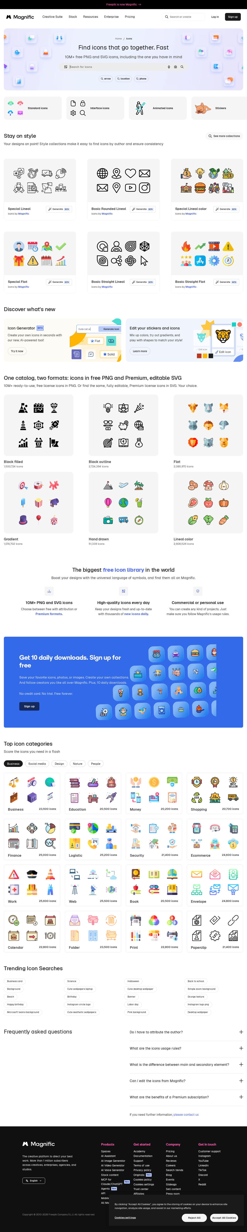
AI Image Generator (113, 1161)
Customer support (209, 1151)
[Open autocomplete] (64, 66)
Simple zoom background (201, 989)
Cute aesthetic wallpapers (81, 1012)
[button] (33, 1181)
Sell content (173, 1189)
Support (138, 1161)
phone (143, 78)
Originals (142, 1175)
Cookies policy (143, 1179)
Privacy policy (142, 1170)
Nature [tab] (77, 764)
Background (13, 989)
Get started (142, 1144)
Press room (173, 1193)
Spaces (105, 1151)
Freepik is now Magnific (121, 4)
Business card (14, 981)
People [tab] (95, 764)
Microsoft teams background (23, 1012)
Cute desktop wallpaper (140, 989)
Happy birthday (15, 1004)
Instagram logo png (198, 1004)
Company (173, 1144)
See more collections (226, 136)
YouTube (203, 1161)
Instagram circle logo (79, 1004)
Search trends (174, 1170)
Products (107, 1144)
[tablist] (123, 763)
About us (171, 1156)
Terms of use (142, 1165)
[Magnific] (38, 1145)
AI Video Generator (112, 1165)
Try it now (17, 351)
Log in (215, 17)
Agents (108, 1188)
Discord (203, 1175)
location (125, 78)
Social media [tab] (37, 764)
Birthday (71, 996)
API (103, 1193)
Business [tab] (13, 764)
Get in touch (207, 1144)
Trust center (141, 1189)
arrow (107, 78)
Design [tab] (59, 764)
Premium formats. (49, 614)
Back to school (196, 981)
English (34, 1180)
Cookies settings (144, 1184)
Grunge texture (196, 996)
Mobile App (108, 1198)
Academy (139, 1151)
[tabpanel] (123, 862)
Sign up (233, 17)
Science (71, 981)
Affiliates (139, 1193)
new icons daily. (136, 614)
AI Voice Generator (112, 1170)
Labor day (133, 1004)
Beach (10, 996)
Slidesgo (171, 1184)
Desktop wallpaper (198, 1012)
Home (118, 38)
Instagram (204, 1156)
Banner (131, 996)
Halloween (133, 981)
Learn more (140, 351)
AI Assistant (108, 1156)
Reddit (202, 1184)
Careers (170, 1165)
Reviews (171, 1161)
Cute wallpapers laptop (80, 989)
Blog (169, 1175)
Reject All (194, 1217)
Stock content (109, 1175)
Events (170, 1179)
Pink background (137, 1012)
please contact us (186, 1115)
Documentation (143, 1156)
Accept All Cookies (224, 1217)
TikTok (202, 1170)
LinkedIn (203, 1165)
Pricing (130, 17)
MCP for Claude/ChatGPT (115, 1182)
